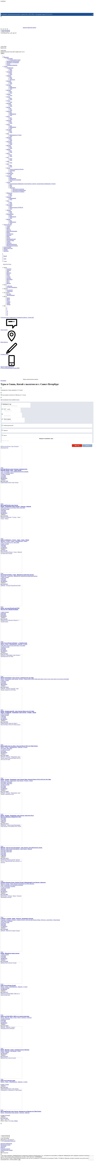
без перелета (9, 290)
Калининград (9, 233)
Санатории (12, 170)
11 (7, 312)
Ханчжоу (8, 278)
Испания (8, 103)
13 (7, 313)
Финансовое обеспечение (12, 61)
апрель (8, 299)
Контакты (6, 251)
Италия (8, 107)
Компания (6, 57)
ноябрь (8, 303)
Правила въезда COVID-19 (16, 207)
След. (12, 1120)
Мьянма (8, 149)
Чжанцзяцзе (9, 279)
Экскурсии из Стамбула (18, 191)
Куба (7, 133)
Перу (7, 164)
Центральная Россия (11, 244)
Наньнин (8, 272)
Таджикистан (9, 173)
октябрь (8, 301)
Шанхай (8, 283)
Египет (8, 100)
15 (7, 315)
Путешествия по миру (14, 59)
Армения (8, 75)
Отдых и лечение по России (16, 169)
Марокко (8, 145)
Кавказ (8, 232)
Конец (16, 1120)
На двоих (8, 294)
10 (7, 311)
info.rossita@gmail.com (9, 1141)
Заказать (3, 479)
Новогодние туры (8, 248)
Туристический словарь (6, 1150)
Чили (7, 200)
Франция (8, 197)
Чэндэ (7, 282)
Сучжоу (8, 276)
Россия (8, 168)
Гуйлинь (8, 270)
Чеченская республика (12, 245)
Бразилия (8, 81)
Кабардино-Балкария (11, 231)
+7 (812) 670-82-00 (5, 30)
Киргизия (8, 120)
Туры (10, 70)
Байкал (8, 228)
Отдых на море (7, 247)
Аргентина (9, 71)
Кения (8, 116)
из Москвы (9, 286)
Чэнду (8, 280)
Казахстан (9, 111)
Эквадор (8, 210)
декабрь (8, 304)
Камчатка (8, 235)
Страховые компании (11, 65)
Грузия (8, 96)
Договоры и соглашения (12, 62)
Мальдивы (9, 141)
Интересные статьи (5, 1144)
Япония (8, 219)
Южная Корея (9, 214)
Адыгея (8, 226)
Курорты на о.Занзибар (15, 179)
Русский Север (10, 240)
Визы (10, 143)
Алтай (8, 227)
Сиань (8, 275)
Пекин (8, 274)
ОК (19, 1159)
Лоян (7, 271)
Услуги (2, 1151)
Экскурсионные (10, 295)
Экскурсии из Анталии (18, 189)
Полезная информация (6, 1143)
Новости (3, 1147)
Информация (12, 87)
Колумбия (8, 129)
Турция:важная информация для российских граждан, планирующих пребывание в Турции (32, 183)
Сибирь (8, 241)
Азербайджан (9, 67)
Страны (5, 66)
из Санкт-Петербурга (11, 287)
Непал (8, 153)
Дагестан (8, 229)
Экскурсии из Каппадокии (19, 190)
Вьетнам (8, 90)
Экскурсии (12, 79)
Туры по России (8, 224)
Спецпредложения (5, 1148)
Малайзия (8, 137)
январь (8, 298)
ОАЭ (7, 157)
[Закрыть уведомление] (92, 14)
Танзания (8, 175)
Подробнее (3, 380)
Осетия (8, 237)
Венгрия (8, 85)
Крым (7, 236)
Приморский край (11, 239)
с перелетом (9, 291)
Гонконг (8, 94)
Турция (8, 182)
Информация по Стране (15, 135)
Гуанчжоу (8, 269)
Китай (8, 124)
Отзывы (6, 249)
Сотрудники (9, 58)
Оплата (8, 63)
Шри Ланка (9, 204)
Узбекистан (9, 193)
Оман (7, 161)
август (8, 300)
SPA (10, 108)
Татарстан (9, 243)
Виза (10, 69)
